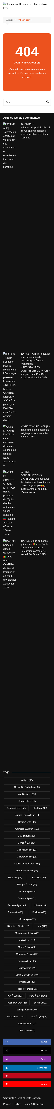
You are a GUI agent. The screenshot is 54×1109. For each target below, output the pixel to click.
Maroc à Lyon (27, 947)
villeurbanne (27, 1030)
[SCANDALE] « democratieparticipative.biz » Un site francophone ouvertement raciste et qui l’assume (35, 131)
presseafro (27, 982)
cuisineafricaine (27, 849)
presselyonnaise (27, 988)
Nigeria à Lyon (27, 961)
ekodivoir (39, 877)
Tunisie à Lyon (27, 1023)
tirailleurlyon (15, 1016)
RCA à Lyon (15, 995)
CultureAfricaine (27, 856)
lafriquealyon (27, 919)
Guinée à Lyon (17, 905)
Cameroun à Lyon (27, 829)
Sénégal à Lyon (27, 1009)
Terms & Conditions (34, 1104)
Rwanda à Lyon (17, 1002)
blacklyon (40, 808)
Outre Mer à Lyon (27, 975)
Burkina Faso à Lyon (27, 815)
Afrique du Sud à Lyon (27, 787)
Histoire (40, 905)
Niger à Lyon (27, 968)
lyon (42, 926)
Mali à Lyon (27, 940)
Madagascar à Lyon (27, 933)
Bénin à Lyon (27, 822)
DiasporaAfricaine (27, 870)
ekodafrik (15, 877)
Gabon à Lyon (27, 891)
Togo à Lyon (39, 1016)
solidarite (40, 1002)
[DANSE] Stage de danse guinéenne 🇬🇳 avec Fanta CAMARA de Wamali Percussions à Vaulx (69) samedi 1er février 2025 (34, 548)
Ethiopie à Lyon (27, 884)
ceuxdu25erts (27, 836)
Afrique (27, 780)
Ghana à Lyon (27, 898)
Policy (18, 1104)
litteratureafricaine (18, 926)
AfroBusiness (27, 794)
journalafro (15, 912)
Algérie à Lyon (16, 808)
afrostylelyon (27, 801)
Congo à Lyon (27, 842)
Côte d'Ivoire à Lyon (27, 863)
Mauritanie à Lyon (27, 954)
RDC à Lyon (38, 995)
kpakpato (39, 912)
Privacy (7, 1104)
